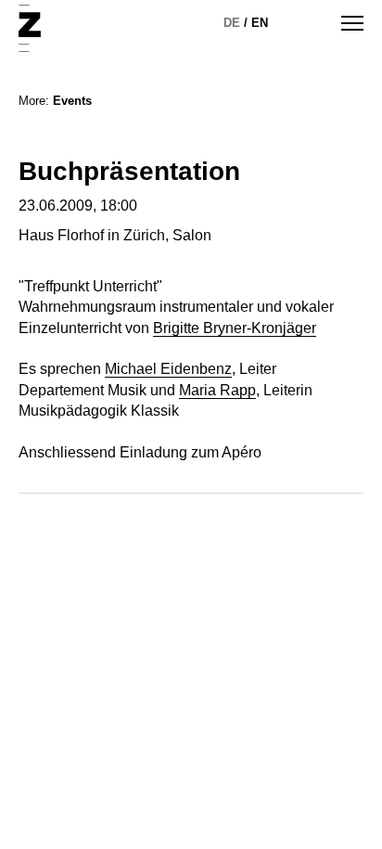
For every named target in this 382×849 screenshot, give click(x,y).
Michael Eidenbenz (168, 369)
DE (231, 23)
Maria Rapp (217, 390)
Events (72, 101)
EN (259, 23)
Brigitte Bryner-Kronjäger (234, 328)
